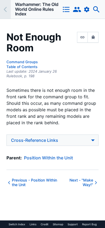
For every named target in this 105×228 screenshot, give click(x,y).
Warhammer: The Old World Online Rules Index (36, 9)
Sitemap (58, 224)
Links (33, 224)
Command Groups (22, 62)
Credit (44, 224)
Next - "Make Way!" (81, 182)
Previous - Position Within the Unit (34, 182)
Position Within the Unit (48, 157)
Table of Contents (21, 67)
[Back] (5, 9)
